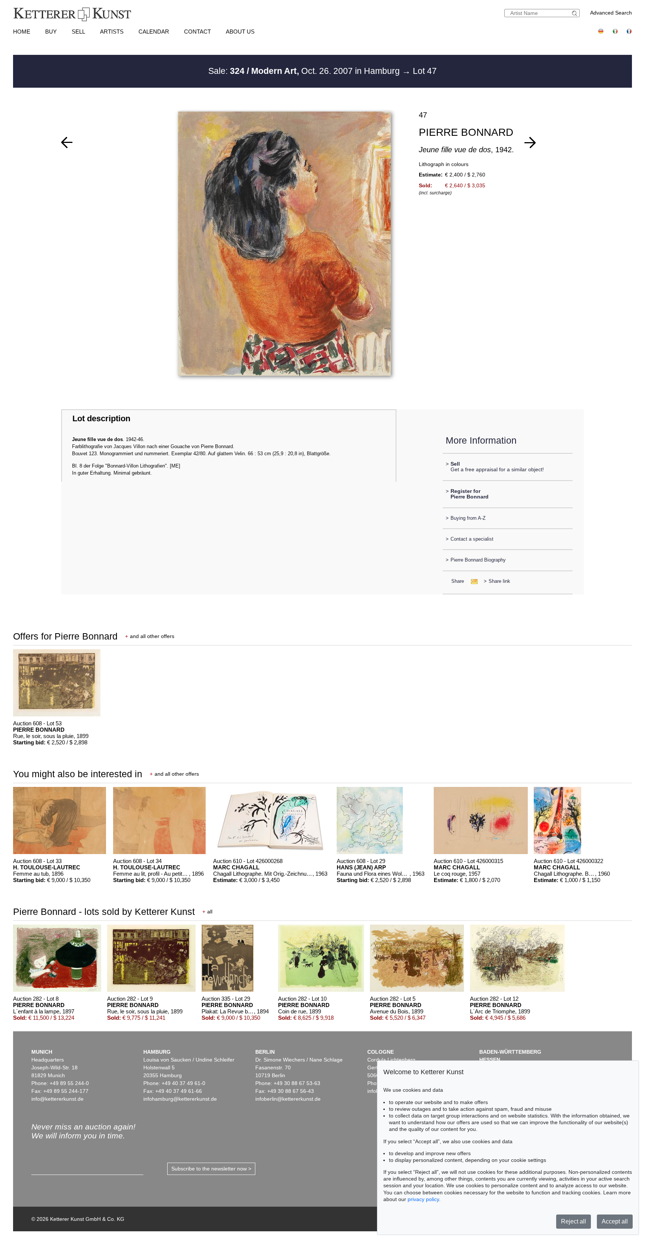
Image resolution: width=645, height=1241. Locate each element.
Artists (112, 31)
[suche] (575, 13)
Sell (78, 31)
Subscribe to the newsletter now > (211, 1169)
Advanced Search (611, 13)
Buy (51, 31)
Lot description (101, 418)
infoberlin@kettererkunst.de (288, 1099)
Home (21, 31)
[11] (530, 142)
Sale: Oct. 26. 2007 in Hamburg (305, 71)
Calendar (153, 31)
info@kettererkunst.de (57, 1099)
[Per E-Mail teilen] (472, 581)
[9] (66, 142)
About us (240, 31)
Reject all (573, 1221)
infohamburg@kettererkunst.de (180, 1099)
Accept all (615, 1221)
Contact (197, 31)
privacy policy (423, 1199)
